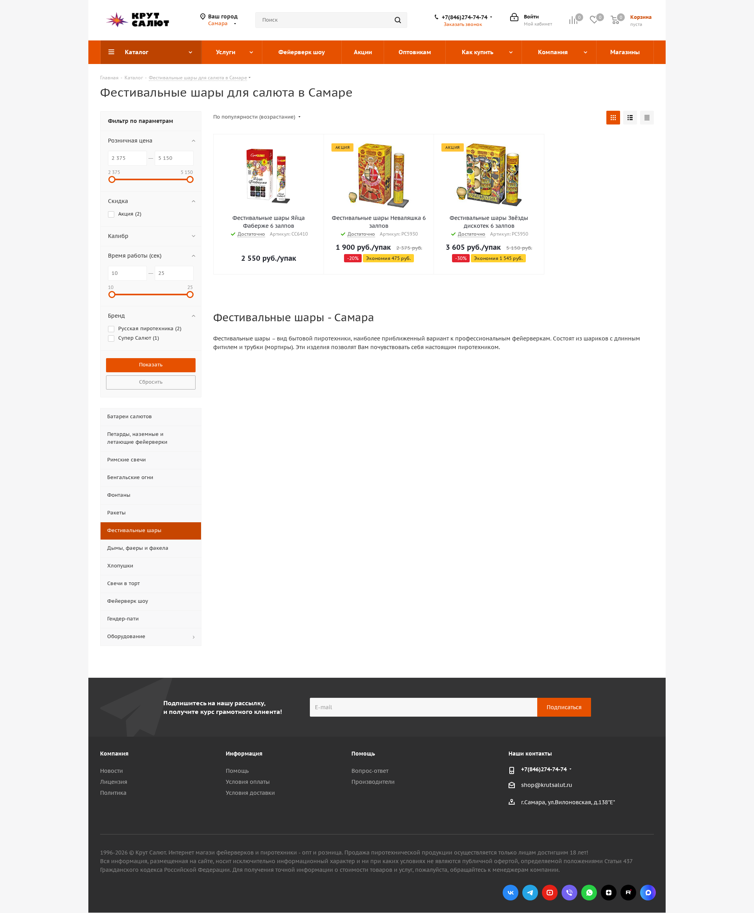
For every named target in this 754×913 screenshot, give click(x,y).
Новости (111, 770)
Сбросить (151, 382)
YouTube (550, 892)
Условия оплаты (248, 781)
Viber (569, 892)
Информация (244, 753)
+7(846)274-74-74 (464, 17)
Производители (373, 781)
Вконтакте (510, 892)
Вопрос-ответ (369, 770)
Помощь (237, 770)
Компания (114, 753)
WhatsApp (589, 892)
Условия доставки (250, 792)
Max (648, 892)
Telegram (530, 892)
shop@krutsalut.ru (546, 785)
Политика (113, 792)
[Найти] (397, 20)
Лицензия (113, 781)
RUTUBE (628, 892)
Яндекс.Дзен (609, 892)
